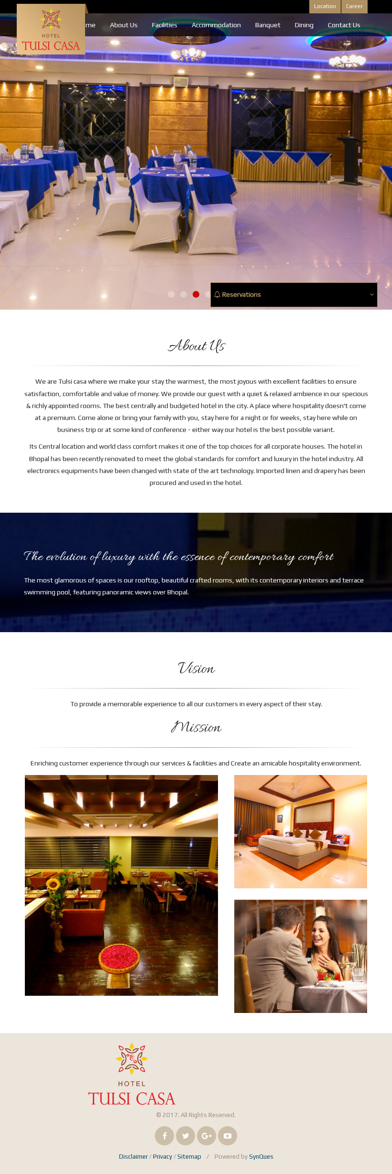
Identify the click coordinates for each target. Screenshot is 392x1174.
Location (325, 6)
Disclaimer (133, 1156)
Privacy (162, 1156)
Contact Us (344, 25)
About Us (124, 25)
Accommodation (216, 25)
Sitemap (189, 1156)
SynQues (261, 1156)
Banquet (268, 25)
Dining (304, 25)
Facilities (164, 25)
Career (354, 6)
